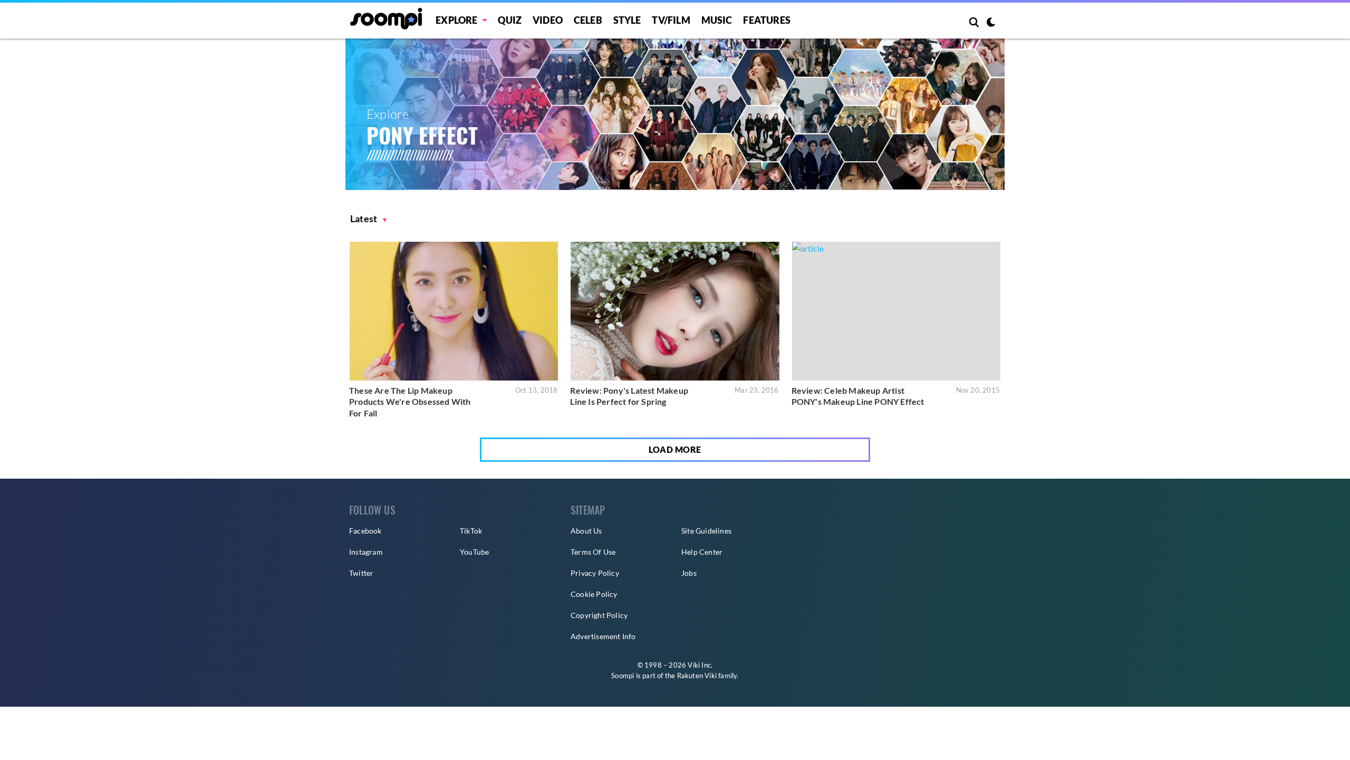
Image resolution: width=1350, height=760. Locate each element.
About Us (586, 530)
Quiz (510, 20)
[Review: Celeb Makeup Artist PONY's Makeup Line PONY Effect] (896, 311)
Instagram (366, 551)
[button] (368, 218)
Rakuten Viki (697, 675)
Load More (675, 449)
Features (766, 20)
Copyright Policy (599, 615)
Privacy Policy (595, 572)
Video (548, 20)
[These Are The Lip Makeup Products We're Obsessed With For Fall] (454, 311)
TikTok (471, 530)
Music (716, 20)
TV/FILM (671, 20)
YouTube (474, 551)
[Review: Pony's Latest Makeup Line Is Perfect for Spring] (675, 311)
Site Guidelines (706, 530)
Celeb (588, 20)
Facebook (365, 530)
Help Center (701, 551)
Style (627, 20)
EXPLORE (456, 20)
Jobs (689, 572)
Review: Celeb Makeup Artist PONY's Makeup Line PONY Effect (858, 396)
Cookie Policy (594, 594)
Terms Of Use (593, 551)
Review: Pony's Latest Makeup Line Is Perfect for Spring (629, 396)
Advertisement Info (603, 636)
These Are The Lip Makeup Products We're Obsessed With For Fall (410, 401)
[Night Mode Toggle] (991, 23)
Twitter (361, 572)
